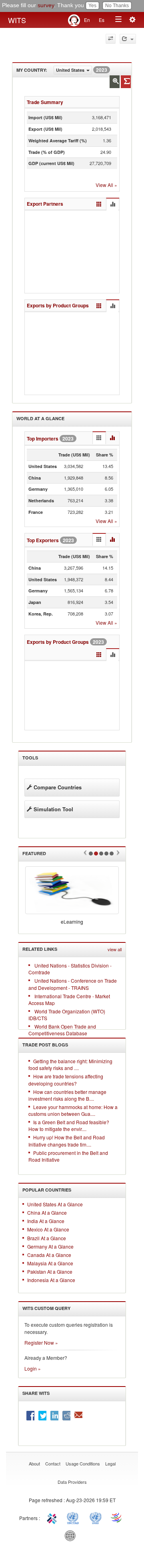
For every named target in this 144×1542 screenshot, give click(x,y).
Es (101, 19)
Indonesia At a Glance (51, 1279)
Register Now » (41, 1342)
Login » (32, 1368)
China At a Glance (47, 1212)
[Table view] (99, 204)
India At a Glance (45, 1220)
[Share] (128, 39)
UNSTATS (96, 1517)
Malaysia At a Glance (50, 1263)
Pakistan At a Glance (49, 1271)
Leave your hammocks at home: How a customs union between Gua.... (73, 1110)
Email (78, 1415)
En (87, 19)
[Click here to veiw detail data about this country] (115, 81)
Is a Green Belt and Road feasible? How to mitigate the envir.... (68, 1125)
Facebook (30, 1415)
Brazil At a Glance (46, 1238)
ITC (53, 1517)
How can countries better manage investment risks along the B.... (67, 1095)
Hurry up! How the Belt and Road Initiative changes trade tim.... (66, 1140)
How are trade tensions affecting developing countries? (65, 1079)
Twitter (42, 1415)
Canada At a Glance (49, 1254)
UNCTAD (74, 1517)
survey (46, 5)
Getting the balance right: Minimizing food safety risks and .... (70, 1064)
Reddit (66, 1415)
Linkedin (54, 1415)
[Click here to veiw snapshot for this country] (126, 81)
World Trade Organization (117, 1517)
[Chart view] (112, 204)
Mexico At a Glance (48, 1229)
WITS (17, 20)
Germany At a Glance (50, 1246)
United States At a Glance (55, 1204)
